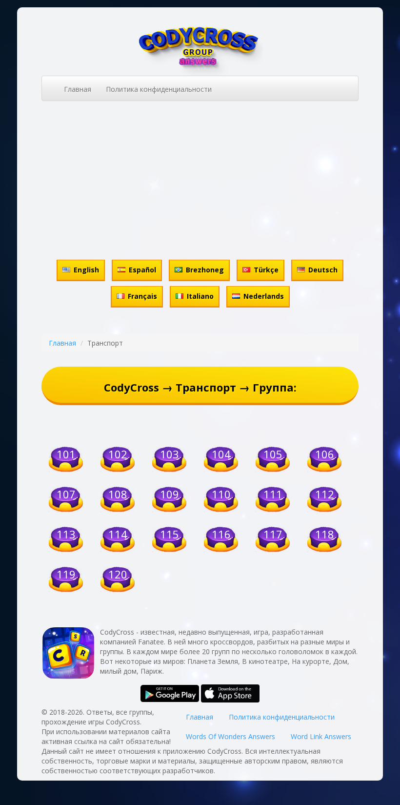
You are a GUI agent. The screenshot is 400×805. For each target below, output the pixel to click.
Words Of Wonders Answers (230, 736)
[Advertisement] (200, 184)
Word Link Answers (321, 736)
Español (142, 269)
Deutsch (323, 269)
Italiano (200, 296)
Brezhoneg (205, 269)
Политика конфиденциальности (159, 89)
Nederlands (263, 296)
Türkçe (266, 269)
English (86, 269)
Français (142, 296)
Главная (77, 89)
